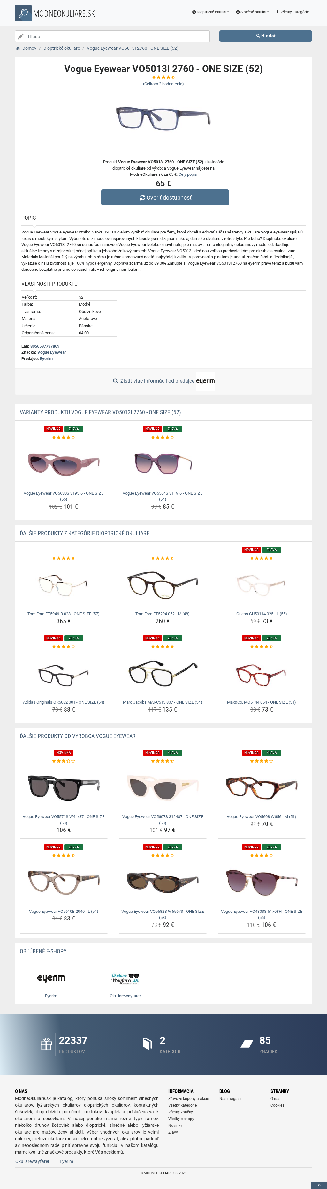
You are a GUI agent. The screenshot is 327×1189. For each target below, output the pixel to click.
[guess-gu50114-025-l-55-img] (261, 585)
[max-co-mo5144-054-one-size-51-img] (261, 674)
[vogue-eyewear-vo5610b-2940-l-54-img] (63, 883)
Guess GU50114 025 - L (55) (261, 613)
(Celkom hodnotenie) (163, 83)
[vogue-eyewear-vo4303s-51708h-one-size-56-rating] (261, 856)
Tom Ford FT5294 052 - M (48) (162, 613)
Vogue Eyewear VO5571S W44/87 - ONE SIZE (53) (63, 819)
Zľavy (173, 1132)
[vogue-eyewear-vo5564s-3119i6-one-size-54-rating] (162, 437)
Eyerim (46, 358)
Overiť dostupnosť (169, 197)
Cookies (277, 1105)
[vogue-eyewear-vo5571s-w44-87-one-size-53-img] (63, 788)
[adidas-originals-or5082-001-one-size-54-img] (63, 674)
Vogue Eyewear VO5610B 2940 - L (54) (63, 911)
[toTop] (319, 1185)
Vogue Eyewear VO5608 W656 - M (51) (261, 816)
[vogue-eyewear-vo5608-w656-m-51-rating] (261, 761)
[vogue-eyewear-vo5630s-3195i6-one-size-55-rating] (63, 437)
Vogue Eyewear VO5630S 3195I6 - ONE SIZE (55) (63, 496)
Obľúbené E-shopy (43, 951)
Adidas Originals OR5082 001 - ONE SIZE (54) (63, 702)
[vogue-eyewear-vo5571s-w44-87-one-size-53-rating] (63, 761)
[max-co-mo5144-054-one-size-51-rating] (261, 647)
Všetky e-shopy (181, 1119)
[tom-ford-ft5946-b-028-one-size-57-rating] (63, 558)
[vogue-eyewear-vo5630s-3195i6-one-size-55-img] (63, 465)
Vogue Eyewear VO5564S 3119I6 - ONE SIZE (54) (162, 496)
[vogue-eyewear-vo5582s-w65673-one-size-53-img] (162, 883)
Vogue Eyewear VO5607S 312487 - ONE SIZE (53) (162, 819)
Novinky (175, 1125)
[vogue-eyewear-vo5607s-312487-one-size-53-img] (162, 788)
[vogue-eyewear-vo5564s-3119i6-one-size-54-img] (162, 465)
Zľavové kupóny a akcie (188, 1099)
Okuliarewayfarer (32, 1161)
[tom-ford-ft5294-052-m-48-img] (162, 585)
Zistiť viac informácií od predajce (157, 381)
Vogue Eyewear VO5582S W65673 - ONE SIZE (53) (162, 914)
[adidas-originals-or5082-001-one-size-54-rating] (63, 647)
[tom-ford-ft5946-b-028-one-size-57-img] (63, 585)
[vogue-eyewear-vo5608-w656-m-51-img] (261, 788)
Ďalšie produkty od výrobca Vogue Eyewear (78, 736)
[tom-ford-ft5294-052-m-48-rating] (162, 558)
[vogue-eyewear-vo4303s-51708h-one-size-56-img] (261, 883)
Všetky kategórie (294, 12)
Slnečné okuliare (254, 12)
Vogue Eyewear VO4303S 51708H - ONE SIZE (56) (261, 914)
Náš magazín (231, 1099)
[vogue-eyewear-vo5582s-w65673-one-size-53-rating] (162, 856)
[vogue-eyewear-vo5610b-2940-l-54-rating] (63, 856)
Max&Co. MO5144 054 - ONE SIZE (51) (261, 702)
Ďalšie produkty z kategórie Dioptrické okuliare (84, 533)
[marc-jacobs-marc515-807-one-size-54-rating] (162, 647)
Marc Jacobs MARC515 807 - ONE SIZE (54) (162, 702)
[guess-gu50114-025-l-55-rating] (261, 558)
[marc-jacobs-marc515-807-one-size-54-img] (162, 674)
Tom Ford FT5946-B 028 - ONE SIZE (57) (63, 613)
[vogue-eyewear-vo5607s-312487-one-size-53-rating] (162, 761)
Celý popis (188, 174)
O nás (275, 1099)
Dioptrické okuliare (213, 12)
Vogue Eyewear (51, 352)
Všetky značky (180, 1112)
